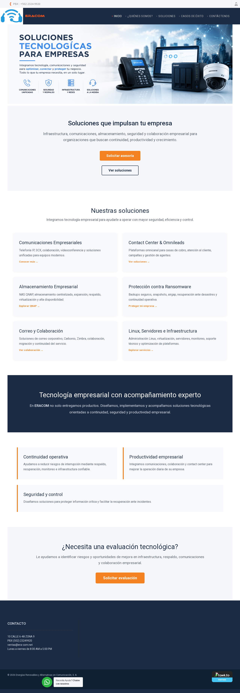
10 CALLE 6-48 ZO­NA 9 (21, 636)
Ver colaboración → (31, 350)
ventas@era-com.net (20, 644)
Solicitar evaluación (120, 578)
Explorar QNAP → (29, 306)
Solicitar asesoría (120, 156)
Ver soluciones (120, 170)
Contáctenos (219, 16)
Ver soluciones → (139, 261)
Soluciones (167, 16)
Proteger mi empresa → (143, 306)
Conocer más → (28, 261)
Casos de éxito (192, 16)
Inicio (118, 16)
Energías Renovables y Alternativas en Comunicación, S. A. (46, 675)
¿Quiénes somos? (140, 16)
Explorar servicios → (141, 350)
